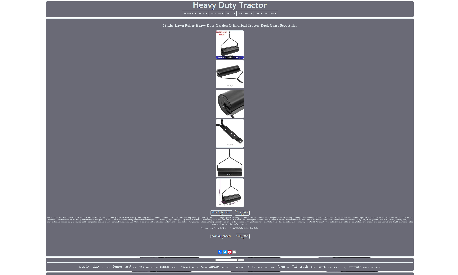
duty (96, 266)
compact (150, 267)
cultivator (239, 267)
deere (313, 267)
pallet (195, 268)
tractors (185, 266)
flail (294, 266)
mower (214, 266)
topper (273, 267)
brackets (375, 266)
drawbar (174, 267)
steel (128, 266)
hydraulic (355, 266)
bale (108, 267)
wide (336, 267)
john (141, 266)
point (266, 267)
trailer (117, 266)
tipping (225, 267)
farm (281, 266)
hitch (322, 267)
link (288, 267)
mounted (366, 267)
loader (260, 267)
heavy (250, 266)
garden (164, 266)
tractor (84, 266)
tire (157, 267)
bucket (204, 267)
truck (304, 266)
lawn (103, 268)
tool (231, 268)
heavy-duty (343, 268)
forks (330, 267)
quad (135, 267)
